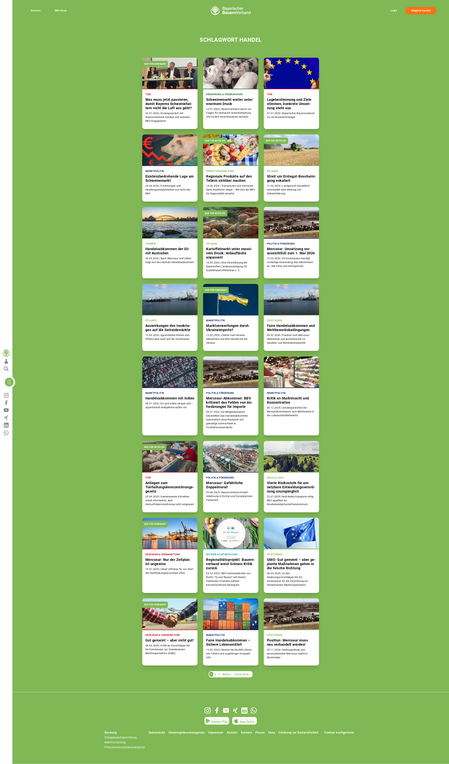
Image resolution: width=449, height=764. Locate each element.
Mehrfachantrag (115, 742)
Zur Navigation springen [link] (15, 2)
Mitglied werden (421, 10)
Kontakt (232, 732)
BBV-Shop (61, 10)
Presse (260, 732)
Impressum (215, 732)
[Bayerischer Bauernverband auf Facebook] (217, 710)
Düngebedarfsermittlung (121, 737)
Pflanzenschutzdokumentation (125, 747)
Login (393, 10)
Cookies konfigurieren (339, 732)
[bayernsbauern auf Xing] (235, 710)
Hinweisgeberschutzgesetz (187, 732)
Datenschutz (157, 732)
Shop (271, 732)
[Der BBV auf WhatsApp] (254, 710)
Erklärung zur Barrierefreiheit (298, 732)
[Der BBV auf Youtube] (226, 710)
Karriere (36, 10)
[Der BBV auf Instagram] (208, 710)
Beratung (111, 732)
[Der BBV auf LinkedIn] (244, 710)
